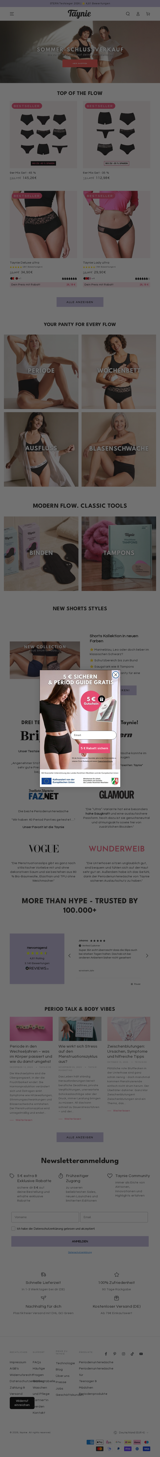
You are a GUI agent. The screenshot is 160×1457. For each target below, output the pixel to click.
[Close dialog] (115, 674)
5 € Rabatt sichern (94, 748)
